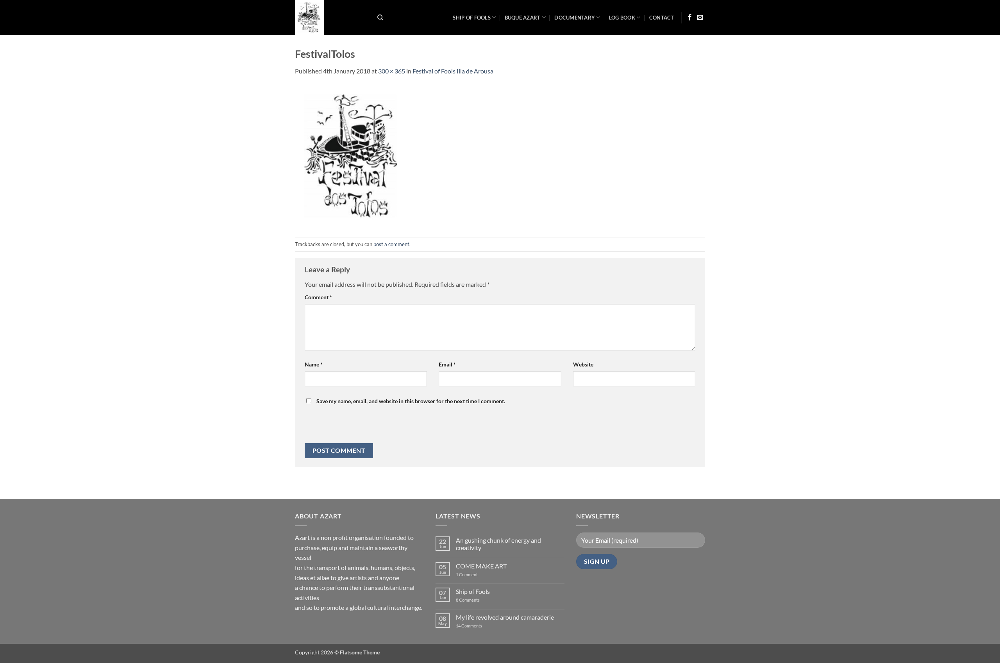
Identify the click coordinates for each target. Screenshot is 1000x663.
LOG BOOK (622, 17)
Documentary (574, 17)
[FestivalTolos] (353, 155)
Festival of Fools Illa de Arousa (452, 71)
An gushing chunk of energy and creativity (498, 543)
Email (447, 364)
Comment (318, 297)
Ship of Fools (471, 17)
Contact (661, 17)
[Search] (380, 17)
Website (583, 364)
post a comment (391, 244)
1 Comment (473, 574)
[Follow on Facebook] (690, 17)
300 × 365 (391, 71)
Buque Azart (523, 17)
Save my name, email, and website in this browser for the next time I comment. (410, 401)
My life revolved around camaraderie (505, 617)
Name (314, 364)
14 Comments (480, 625)
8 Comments (472, 599)
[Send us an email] (700, 17)
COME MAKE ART (481, 566)
